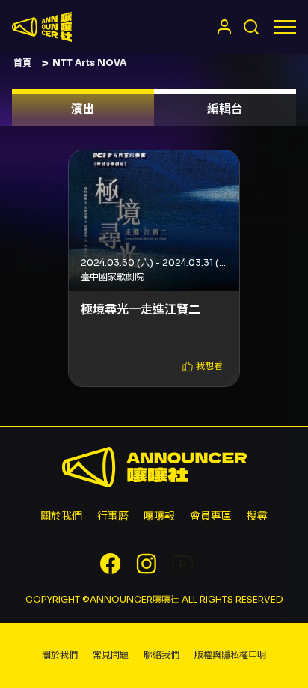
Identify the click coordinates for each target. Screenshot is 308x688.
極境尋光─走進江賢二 (140, 309)
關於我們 (61, 516)
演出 (83, 109)
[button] (202, 366)
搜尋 (257, 516)
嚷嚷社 (42, 27)
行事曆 (113, 516)
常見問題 (111, 654)
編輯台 (225, 109)
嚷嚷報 (159, 516)
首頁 (22, 62)
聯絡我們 (161, 654)
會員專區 (211, 516)
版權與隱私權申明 (230, 654)
